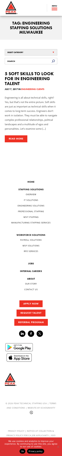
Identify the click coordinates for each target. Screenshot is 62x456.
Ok (22, 451)
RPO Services (31, 251)
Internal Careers (31, 271)
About (31, 278)
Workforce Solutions (31, 235)
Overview (31, 194)
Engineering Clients (32, 89)
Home (31, 181)
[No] (58, 446)
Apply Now (31, 303)
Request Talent (31, 312)
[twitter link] (40, 334)
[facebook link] (32, 333)
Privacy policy (36, 451)
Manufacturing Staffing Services (31, 222)
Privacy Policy (16, 431)
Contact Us (31, 289)
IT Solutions (31, 200)
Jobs (31, 263)
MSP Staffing (31, 217)
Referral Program (31, 322)
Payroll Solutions (31, 240)
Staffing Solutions (31, 189)
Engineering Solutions (31, 205)
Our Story (31, 283)
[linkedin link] (23, 333)
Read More (16, 138)
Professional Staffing (31, 211)
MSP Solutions (31, 245)
